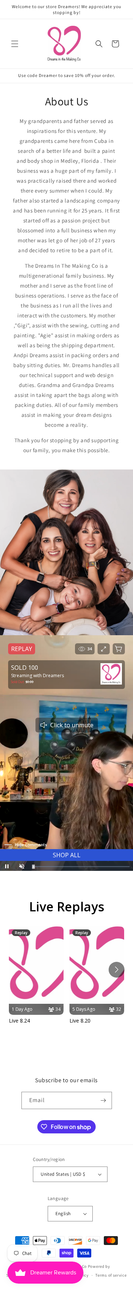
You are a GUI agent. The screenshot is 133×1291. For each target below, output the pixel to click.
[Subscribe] (103, 1100)
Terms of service (110, 1275)
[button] (15, 44)
